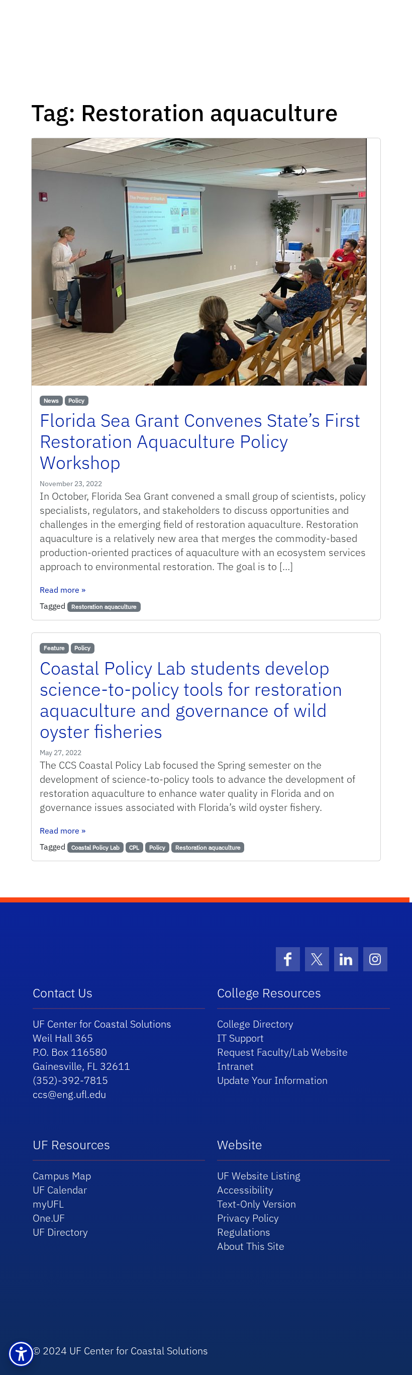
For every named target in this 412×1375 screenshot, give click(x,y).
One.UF (49, 1218)
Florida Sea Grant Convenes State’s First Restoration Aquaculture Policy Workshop (200, 441)
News (51, 400)
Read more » (62, 590)
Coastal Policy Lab (95, 847)
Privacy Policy (248, 1218)
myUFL (48, 1204)
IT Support (240, 1038)
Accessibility (245, 1190)
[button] (21, 1354)
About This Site (250, 1246)
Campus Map (62, 1175)
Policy (76, 400)
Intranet (235, 1066)
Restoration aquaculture (104, 606)
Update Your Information (272, 1080)
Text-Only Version (256, 1204)
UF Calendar (60, 1190)
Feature (54, 648)
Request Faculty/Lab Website (282, 1052)
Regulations (243, 1232)
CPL (134, 847)
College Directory (255, 1024)
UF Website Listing (258, 1175)
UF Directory (60, 1232)
